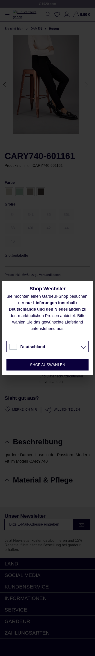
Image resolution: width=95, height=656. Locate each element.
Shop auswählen (47, 365)
